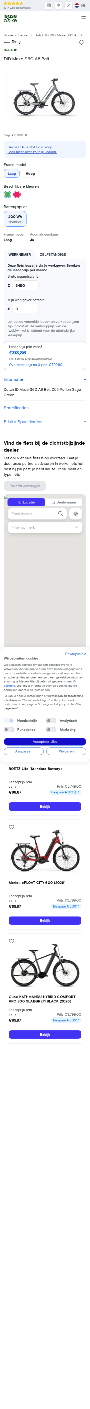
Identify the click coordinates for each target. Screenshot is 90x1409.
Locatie (29, 502)
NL (83, 5)
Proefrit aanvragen (25, 486)
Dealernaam (66, 502)
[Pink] (17, 194)
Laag (12, 173)
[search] (61, 513)
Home (8, 35)
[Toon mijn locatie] (76, 514)
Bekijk (45, 806)
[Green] (7, 194)
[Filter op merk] (78, 527)
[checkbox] (9, 720)
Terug (16, 41)
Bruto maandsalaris (23, 276)
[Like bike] (81, 42)
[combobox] (37, 514)
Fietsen (24, 35)
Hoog (30, 173)
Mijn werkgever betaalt (26, 300)
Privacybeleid (75, 654)
